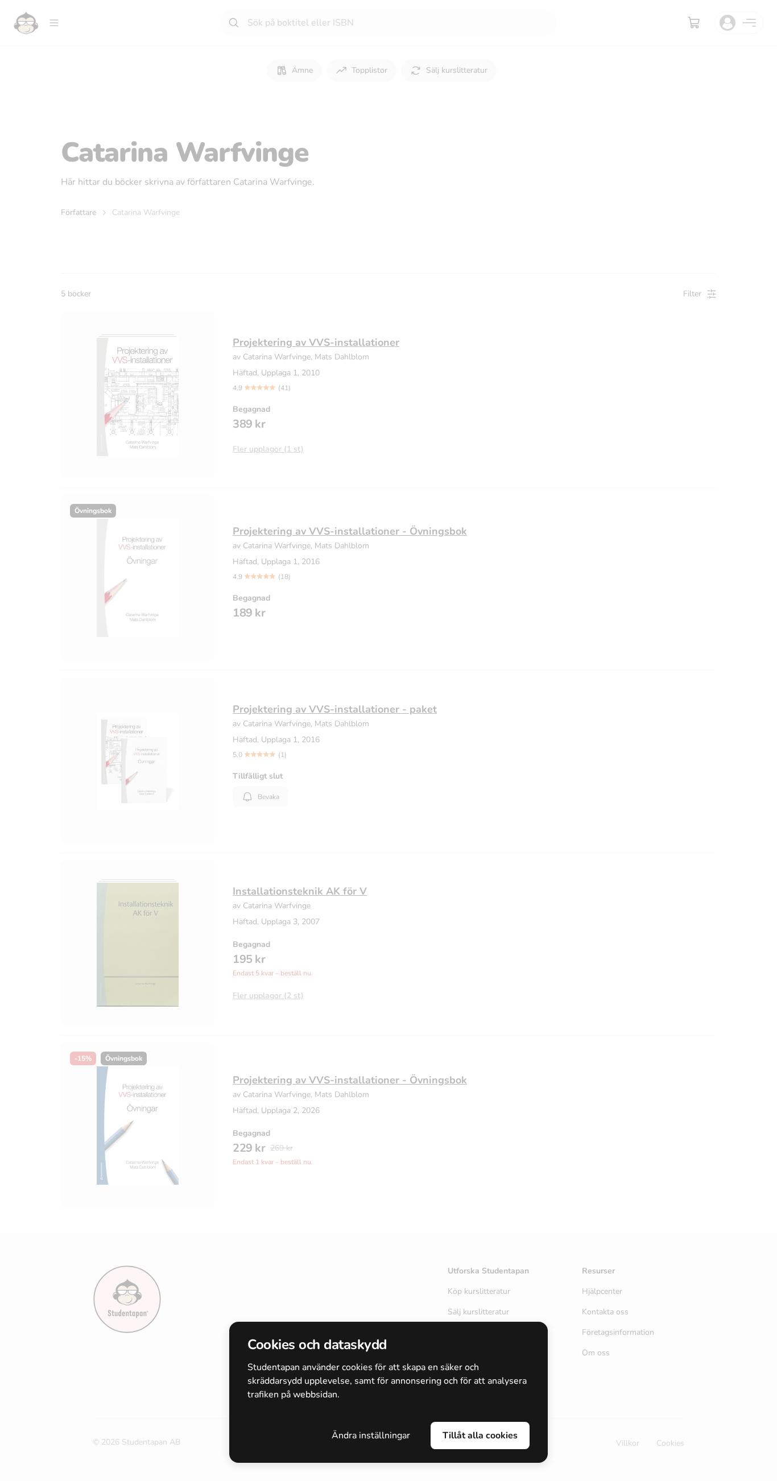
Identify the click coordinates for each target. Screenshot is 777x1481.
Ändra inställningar (371, 1435)
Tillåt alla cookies (480, 1435)
